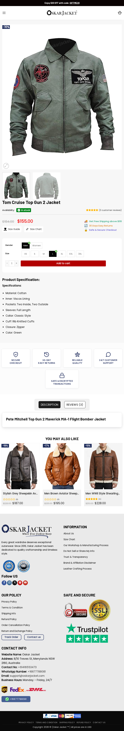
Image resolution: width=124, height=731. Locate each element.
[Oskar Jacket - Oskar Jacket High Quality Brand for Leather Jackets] (62, 13)
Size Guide (14, 229)
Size (7, 253)
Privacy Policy (26, 722)
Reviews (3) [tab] (75, 405)
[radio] (26, 246)
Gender (9, 245)
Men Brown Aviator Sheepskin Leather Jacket (61, 493)
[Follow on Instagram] (9, 582)
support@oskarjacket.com (27, 676)
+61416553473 (27, 667)
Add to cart (63, 263)
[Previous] (8, 96)
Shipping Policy (67, 722)
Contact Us (99, 722)
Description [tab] (49, 405)
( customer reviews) (110, 210)
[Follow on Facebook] (4, 582)
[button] (4, 12)
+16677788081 (37, 671)
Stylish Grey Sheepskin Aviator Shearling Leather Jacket (20, 493)
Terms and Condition (46, 722)
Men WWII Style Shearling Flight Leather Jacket (103, 493)
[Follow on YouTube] (25, 582)
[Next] (115, 96)
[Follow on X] (14, 582)
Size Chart (35, 229)
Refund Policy (84, 722)
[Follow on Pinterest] (20, 582)
